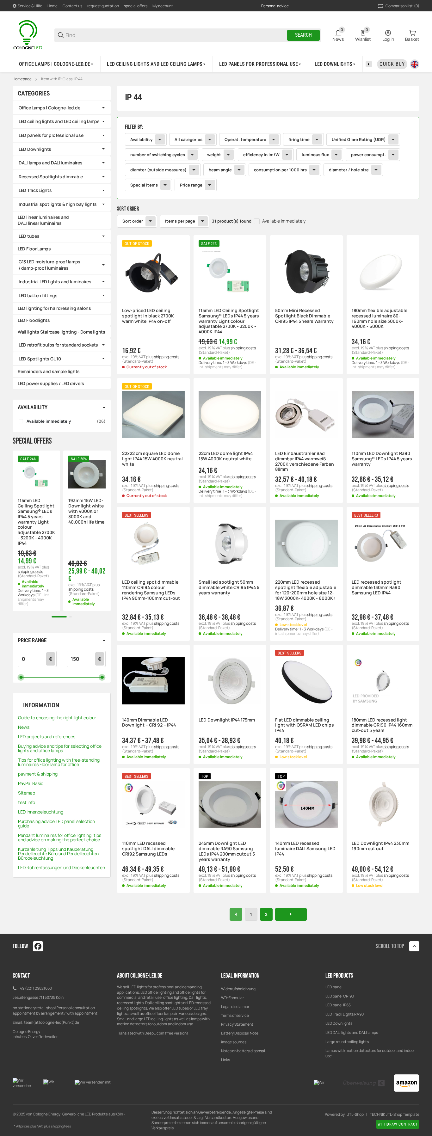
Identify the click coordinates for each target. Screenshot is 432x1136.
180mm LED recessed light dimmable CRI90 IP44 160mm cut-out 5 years (382, 725)
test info (26, 802)
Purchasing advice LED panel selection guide (56, 823)
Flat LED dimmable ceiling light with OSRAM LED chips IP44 (304, 725)
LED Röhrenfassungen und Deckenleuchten (61, 867)
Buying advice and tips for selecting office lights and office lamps (60, 748)
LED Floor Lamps (34, 249)
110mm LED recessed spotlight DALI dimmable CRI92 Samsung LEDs (148, 849)
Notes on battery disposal (243, 1050)
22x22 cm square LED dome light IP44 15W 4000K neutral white (152, 459)
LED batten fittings (38, 295)
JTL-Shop (355, 1114)
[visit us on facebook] (38, 946)
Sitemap (26, 793)
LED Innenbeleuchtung (40, 812)
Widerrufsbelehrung (238, 989)
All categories (188, 139)
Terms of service (235, 1015)
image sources (233, 1042)
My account (162, 6)
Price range (191, 185)
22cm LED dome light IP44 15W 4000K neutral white (226, 456)
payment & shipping (38, 774)
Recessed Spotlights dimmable (51, 177)
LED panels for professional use (51, 135)
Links (225, 1059)
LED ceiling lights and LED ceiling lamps (59, 121)
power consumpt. (368, 154)
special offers (135, 6)
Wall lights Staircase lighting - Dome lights (61, 332)
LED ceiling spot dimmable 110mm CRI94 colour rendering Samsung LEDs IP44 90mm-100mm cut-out (151, 590)
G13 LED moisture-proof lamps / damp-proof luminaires (49, 265)
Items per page (180, 221)
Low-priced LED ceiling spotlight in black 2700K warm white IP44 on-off (148, 316)
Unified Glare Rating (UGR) (359, 139)
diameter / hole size (349, 170)
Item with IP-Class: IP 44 (62, 79)
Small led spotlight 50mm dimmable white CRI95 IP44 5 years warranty (229, 587)
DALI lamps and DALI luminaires (51, 163)
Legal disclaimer (235, 1006)
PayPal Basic (30, 783)
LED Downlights (35, 149)
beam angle (220, 170)
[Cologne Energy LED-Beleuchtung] (28, 35)
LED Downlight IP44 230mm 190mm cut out (380, 846)
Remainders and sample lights (49, 371)
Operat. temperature (245, 139)
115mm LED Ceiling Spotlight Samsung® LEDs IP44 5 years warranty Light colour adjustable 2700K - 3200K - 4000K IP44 (229, 321)
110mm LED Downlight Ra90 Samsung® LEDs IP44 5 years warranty (382, 459)
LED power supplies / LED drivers (51, 383)
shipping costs (166, 356)
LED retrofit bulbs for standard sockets (58, 345)
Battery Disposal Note (239, 1033)
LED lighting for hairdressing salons (54, 308)
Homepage (22, 79)
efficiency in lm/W (261, 154)
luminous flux (315, 154)
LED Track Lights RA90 (344, 1014)
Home (52, 6)
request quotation (103, 6)
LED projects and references (46, 737)
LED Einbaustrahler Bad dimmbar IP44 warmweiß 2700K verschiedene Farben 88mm (304, 461)
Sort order (132, 221)
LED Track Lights (35, 190)
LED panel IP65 (338, 1005)
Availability (141, 139)
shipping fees (61, 1126)
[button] (153, 271)
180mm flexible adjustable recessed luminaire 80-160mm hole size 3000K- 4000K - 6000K (379, 318)
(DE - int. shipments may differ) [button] (227, 365)
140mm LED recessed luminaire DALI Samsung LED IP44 (305, 849)
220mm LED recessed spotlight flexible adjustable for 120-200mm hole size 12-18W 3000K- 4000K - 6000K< (305, 590)
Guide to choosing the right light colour (57, 718)
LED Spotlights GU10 (40, 359)
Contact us (72, 6)
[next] (291, 914)
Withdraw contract (398, 1124)
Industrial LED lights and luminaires (55, 282)
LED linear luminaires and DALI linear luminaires (43, 220)
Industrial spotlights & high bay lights (58, 204)
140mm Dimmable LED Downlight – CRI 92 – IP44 (149, 722)
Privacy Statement (237, 1024)
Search (303, 35)
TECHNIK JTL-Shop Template (394, 1114)
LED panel (334, 987)
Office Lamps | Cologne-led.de (49, 108)
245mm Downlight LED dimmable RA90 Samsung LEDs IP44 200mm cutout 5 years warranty (227, 851)
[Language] (414, 64)
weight (214, 154)
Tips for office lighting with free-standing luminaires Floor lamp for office (59, 762)
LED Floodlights (34, 320)
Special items (144, 185)
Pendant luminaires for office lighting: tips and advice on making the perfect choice (59, 837)
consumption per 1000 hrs (280, 170)
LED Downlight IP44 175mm (227, 720)
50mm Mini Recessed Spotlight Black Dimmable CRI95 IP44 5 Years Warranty (304, 316)
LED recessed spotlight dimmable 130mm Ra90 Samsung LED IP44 (376, 587)
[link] (268, 158)
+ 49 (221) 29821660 (34, 988)
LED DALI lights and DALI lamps (351, 1032)
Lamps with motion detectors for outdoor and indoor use (370, 1053)
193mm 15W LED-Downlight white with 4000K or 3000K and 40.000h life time (86, 511)
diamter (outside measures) (158, 170)
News (23, 727)
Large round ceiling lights (347, 1041)
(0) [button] (402, 6)
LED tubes (29, 236)
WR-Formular (232, 997)
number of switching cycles (157, 154)
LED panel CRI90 (339, 996)
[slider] (21, 677)
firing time (299, 139)
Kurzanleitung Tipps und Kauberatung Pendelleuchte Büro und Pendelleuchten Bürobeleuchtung (58, 853)
